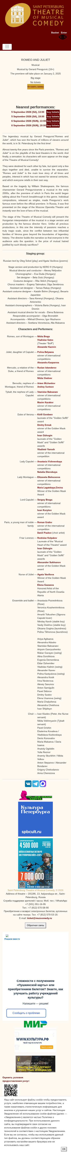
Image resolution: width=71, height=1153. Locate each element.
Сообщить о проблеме (26, 1013)
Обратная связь (35, 925)
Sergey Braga (44, 499)
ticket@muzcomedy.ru (39, 918)
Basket (55, 32)
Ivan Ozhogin (44, 435)
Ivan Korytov (44, 510)
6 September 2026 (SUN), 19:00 (28, 125)
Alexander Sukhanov (49, 562)
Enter (64, 32)
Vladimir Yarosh (46, 449)
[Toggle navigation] (7, 47)
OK (64, 1149)
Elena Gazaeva (45, 585)
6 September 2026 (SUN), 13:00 (28, 121)
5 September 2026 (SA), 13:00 (27, 112)
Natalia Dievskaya (47, 472)
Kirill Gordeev (45, 414)
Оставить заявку (35, 87)
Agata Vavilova (45, 574)
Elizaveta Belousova (48, 477)
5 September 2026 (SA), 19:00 (27, 116)
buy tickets (53, 112)
